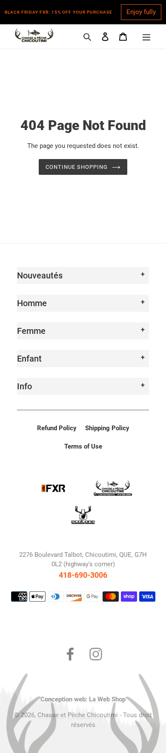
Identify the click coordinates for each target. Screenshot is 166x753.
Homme (32, 303)
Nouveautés (40, 275)
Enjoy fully (141, 12)
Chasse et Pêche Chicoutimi (77, 715)
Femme (31, 331)
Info (24, 386)
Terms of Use (83, 446)
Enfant (29, 358)
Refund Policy (57, 428)
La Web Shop (107, 699)
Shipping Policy (107, 428)
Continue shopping (77, 167)
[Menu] (146, 36)
